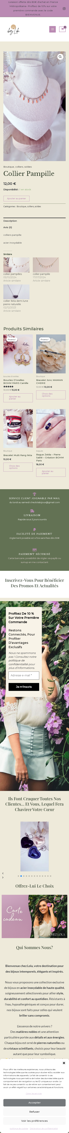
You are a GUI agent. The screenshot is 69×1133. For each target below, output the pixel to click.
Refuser (34, 1111)
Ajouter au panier (16, 198)
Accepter (34, 1102)
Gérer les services (34, 1093)
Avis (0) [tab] (7, 227)
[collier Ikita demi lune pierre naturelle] (16, 291)
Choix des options (47, 394)
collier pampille (41, 274)
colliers (19, 166)
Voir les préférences (34, 1120)
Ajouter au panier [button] (14, 397)
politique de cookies (19, 1128)
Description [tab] (10, 220)
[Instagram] (64, 8)
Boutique (8, 166)
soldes (28, 166)
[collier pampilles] (16, 264)
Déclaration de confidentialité (44, 1128)
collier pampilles (12, 274)
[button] (64, 1063)
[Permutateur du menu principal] (52, 29)
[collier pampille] (46, 264)
